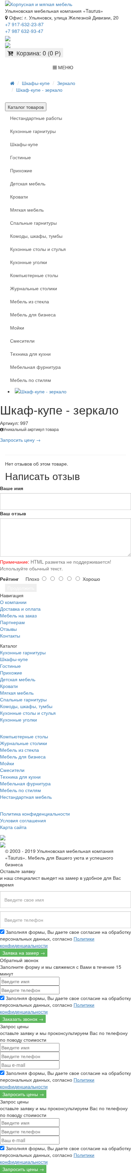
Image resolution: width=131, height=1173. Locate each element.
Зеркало (66, 83)
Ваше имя (11, 488)
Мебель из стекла (29, 301)
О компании (13, 602)
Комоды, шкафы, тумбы (36, 235)
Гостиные (20, 157)
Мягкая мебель (27, 209)
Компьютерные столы (34, 275)
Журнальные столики (33, 288)
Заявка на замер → (23, 952)
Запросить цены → (23, 1094)
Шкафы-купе (36, 83)
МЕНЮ (65, 67)
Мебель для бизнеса (33, 314)
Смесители (22, 340)
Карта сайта (13, 827)
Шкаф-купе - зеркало (39, 89)
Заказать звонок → (22, 1018)
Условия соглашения (23, 820)
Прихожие (21, 170)
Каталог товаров (26, 106)
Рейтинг (9, 578)
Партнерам (12, 622)
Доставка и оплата (20, 608)
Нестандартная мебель (26, 796)
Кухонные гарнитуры (33, 131)
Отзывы (8, 628)
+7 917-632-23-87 (24, 24)
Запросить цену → (20, 439)
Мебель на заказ (18, 615)
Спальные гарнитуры (33, 222)
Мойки (17, 327)
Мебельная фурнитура (35, 366)
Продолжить (20, 587)
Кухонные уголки (28, 262)
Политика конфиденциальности (35, 813)
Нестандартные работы (36, 118)
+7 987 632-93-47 (24, 31)
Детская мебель (27, 183)
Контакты (10, 635)
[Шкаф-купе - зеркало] (72, 391)
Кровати (19, 196)
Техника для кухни (30, 353)
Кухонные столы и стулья (38, 249)
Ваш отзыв (13, 513)
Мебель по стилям (30, 380)
